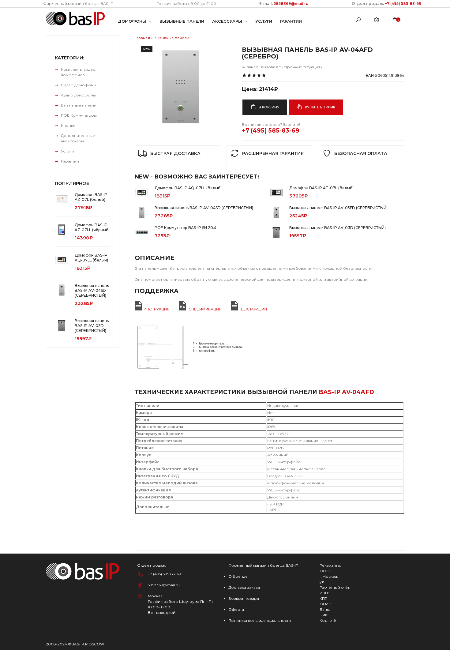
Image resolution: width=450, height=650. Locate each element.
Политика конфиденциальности (259, 620)
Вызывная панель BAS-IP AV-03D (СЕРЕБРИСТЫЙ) (337, 227)
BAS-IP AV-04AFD (346, 392)
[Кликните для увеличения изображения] (181, 86)
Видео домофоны (78, 85)
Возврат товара (243, 598)
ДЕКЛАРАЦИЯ (254, 309)
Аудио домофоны (78, 95)
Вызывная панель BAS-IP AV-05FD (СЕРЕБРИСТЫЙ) (338, 207)
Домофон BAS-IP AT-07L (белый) (321, 188)
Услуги (67, 151)
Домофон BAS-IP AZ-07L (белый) (91, 197)
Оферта (236, 609)
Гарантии (70, 161)
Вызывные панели (78, 105)
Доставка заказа (244, 587)
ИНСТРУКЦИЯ (157, 309)
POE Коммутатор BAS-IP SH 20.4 (185, 227)
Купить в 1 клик (319, 107)
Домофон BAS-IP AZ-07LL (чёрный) (92, 227)
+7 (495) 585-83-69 (403, 3)
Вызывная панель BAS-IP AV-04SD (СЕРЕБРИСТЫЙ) (204, 207)
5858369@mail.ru (291, 3)
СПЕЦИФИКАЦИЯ (205, 309)
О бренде (238, 576)
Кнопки (68, 125)
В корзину (268, 107)
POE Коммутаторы (79, 115)
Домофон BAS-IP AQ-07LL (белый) (188, 188)
